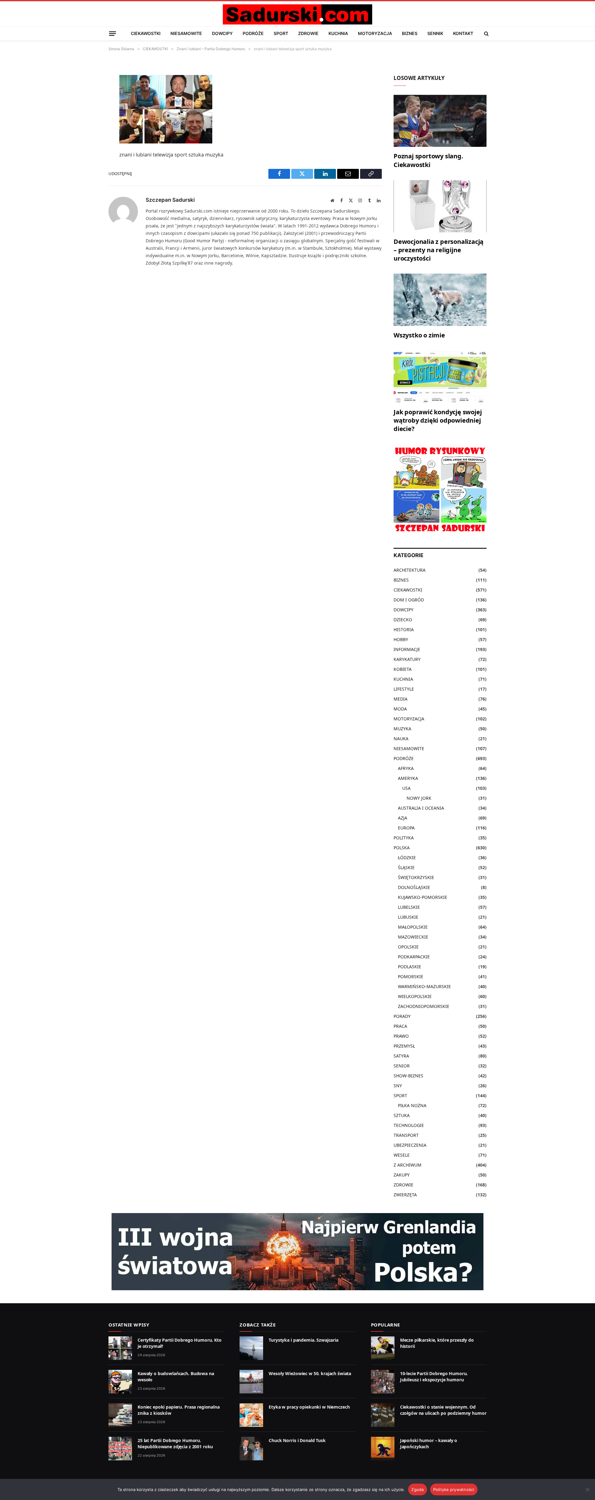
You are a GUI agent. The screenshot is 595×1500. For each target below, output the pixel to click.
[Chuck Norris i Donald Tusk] (251, 1448)
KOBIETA (403, 669)
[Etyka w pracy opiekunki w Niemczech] (251, 1415)
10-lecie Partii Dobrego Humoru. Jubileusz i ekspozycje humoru (434, 1376)
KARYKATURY (407, 659)
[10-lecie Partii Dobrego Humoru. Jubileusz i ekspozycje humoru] (382, 1381)
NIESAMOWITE (186, 33)
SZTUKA (402, 1115)
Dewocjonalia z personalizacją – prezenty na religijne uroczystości (438, 249)
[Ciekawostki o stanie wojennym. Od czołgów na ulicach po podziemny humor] (382, 1415)
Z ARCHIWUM (407, 1165)
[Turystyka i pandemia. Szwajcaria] (251, 1348)
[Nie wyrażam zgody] (587, 1489)
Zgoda (417, 1489)
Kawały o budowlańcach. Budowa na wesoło (176, 1376)
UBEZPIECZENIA (410, 1145)
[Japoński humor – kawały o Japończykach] (382, 1448)
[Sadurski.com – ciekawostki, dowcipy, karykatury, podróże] (297, 14)
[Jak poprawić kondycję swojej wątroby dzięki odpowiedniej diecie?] (440, 376)
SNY (398, 1086)
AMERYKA (408, 778)
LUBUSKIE (408, 917)
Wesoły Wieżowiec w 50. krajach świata (310, 1373)
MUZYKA (402, 729)
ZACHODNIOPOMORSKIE (423, 1006)
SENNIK (435, 33)
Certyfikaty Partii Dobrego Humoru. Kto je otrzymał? (180, 1343)
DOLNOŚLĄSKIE (414, 887)
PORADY (402, 1016)
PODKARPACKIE (414, 957)
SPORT (281, 33)
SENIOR (402, 1066)
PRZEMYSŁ (404, 1046)
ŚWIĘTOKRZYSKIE (416, 877)
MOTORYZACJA (375, 33)
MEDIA (401, 699)
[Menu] (112, 33)
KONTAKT (463, 33)
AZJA (402, 818)
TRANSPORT (406, 1135)
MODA (400, 709)
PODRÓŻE (253, 33)
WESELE (402, 1155)
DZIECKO (403, 619)
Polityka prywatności (453, 1489)
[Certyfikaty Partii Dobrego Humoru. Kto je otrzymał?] (120, 1348)
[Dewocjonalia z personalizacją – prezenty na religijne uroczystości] (440, 206)
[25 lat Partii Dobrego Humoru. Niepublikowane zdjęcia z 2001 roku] (120, 1448)
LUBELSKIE (409, 907)
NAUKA (401, 738)
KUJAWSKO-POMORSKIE (422, 897)
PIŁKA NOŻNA (412, 1105)
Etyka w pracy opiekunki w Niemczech (309, 1407)
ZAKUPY (402, 1175)
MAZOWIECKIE (413, 937)
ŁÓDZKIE (407, 857)
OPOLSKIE (408, 947)
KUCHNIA (338, 33)
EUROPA (406, 828)
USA (406, 788)
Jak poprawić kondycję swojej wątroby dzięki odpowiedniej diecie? (438, 420)
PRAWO (401, 1036)
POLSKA (402, 848)
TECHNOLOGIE (409, 1125)
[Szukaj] (486, 33)
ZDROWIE (308, 33)
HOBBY (401, 639)
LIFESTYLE (404, 689)
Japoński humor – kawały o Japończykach (428, 1443)
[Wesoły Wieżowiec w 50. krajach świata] (251, 1381)
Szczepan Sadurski (170, 200)
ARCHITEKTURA (409, 570)
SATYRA (401, 1056)
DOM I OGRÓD (409, 600)
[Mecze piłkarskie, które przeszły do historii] (382, 1348)
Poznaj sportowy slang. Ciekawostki (428, 160)
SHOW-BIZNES (408, 1076)
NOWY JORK (419, 798)
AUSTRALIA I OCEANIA (421, 808)
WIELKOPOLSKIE (415, 996)
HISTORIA (404, 629)
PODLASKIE (409, 967)
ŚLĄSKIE (406, 867)
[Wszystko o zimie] (440, 300)
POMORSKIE (410, 976)
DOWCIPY (222, 33)
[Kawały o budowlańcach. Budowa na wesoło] (120, 1381)
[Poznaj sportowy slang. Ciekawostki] (440, 121)
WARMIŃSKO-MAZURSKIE (424, 986)
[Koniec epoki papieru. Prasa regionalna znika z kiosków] (120, 1415)
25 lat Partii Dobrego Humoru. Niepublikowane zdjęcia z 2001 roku (175, 1443)
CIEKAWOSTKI (146, 33)
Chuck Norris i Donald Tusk (297, 1440)
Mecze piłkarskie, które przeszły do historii (437, 1343)
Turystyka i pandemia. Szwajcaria (303, 1340)
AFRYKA (406, 768)
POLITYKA (404, 838)
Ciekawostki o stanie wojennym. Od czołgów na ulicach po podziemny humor (443, 1410)
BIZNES (409, 33)
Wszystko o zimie (419, 335)
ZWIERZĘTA (405, 1195)
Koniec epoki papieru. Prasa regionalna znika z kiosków (179, 1410)
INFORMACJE (407, 649)
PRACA (400, 1026)
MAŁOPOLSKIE (413, 927)
